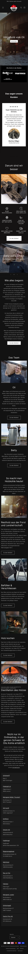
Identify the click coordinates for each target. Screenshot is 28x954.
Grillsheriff (6, 775)
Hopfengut (6, 840)
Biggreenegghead (8, 851)
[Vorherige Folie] (10, 274)
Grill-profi (6, 808)
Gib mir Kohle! (14, 41)
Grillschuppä (7, 905)
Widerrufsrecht (23, 946)
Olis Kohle (7, 946)
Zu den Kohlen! (14, 238)
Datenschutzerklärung (10, 948)
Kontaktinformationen (11, 950)
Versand (22, 948)
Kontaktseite (16, 767)
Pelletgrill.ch (7, 786)
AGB (18, 948)
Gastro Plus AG (8, 916)
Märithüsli (6, 862)
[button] (3, 7)
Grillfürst (6, 819)
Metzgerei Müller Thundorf (11, 797)
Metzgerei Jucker (8, 894)
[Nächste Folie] (17, 274)
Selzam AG (6, 830)
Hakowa (5, 884)
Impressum (20, 950)
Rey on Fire (6, 873)
